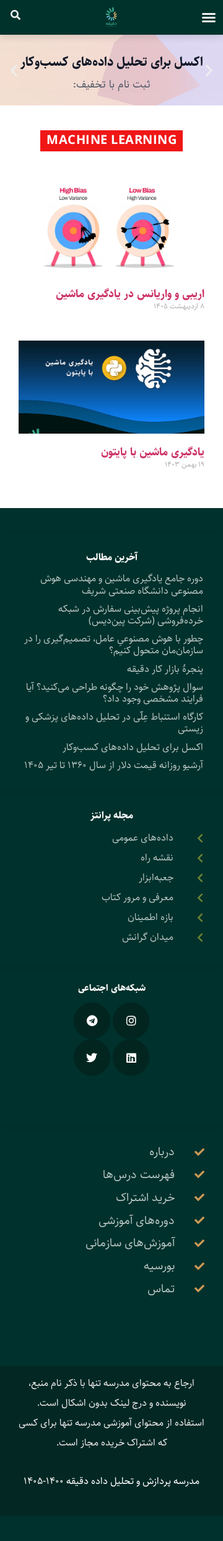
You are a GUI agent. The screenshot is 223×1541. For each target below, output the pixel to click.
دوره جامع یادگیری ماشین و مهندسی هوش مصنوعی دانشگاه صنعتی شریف (121, 584)
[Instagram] (131, 1021)
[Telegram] (92, 1021)
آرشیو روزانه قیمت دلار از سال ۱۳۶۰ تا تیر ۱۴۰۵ (113, 765)
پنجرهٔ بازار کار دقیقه (165, 669)
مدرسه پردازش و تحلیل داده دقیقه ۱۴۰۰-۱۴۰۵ (111, 1481)
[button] (209, 17)
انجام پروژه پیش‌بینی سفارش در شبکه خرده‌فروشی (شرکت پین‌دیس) (130, 614)
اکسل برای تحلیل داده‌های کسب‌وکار (133, 747)
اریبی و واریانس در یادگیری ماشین (130, 294)
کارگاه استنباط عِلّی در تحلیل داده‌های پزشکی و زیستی (114, 722)
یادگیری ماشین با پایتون (152, 452)
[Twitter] (92, 1057)
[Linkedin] (131, 1057)
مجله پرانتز (111, 815)
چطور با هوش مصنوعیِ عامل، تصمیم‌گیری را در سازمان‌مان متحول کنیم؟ (113, 644)
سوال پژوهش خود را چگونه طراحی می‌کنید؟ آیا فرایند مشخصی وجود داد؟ (114, 693)
